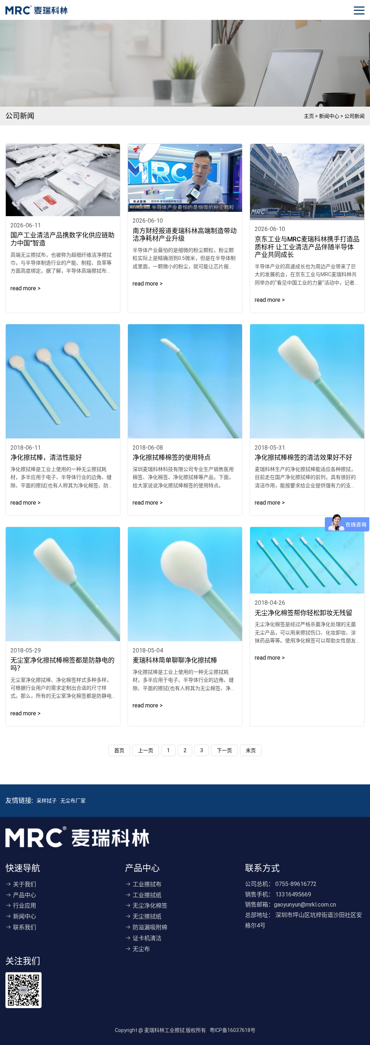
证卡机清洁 (147, 938)
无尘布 (141, 949)
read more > (25, 288)
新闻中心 (24, 916)
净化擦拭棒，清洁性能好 (46, 457)
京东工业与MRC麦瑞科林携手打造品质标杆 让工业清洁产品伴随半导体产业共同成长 (307, 246)
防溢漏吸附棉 (150, 927)
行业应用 (24, 905)
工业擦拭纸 (147, 895)
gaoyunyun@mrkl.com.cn (305, 904)
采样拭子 (46, 801)
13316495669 (293, 894)
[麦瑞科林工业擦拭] (36, 9)
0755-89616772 (296, 884)
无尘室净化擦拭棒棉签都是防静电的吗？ (62, 664)
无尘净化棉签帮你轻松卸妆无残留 (303, 613)
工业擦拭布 (147, 884)
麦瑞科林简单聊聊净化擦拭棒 (175, 660)
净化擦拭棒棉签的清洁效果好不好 (303, 457)
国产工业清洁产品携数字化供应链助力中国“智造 (62, 239)
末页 (251, 750)
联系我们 (24, 927)
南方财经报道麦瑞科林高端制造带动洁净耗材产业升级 (185, 235)
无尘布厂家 (73, 801)
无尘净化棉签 (150, 905)
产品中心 (24, 895)
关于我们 (24, 884)
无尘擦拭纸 (147, 916)
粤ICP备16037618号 (232, 1030)
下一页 (224, 750)
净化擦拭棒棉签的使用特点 (172, 457)
